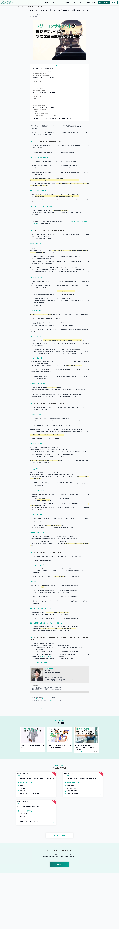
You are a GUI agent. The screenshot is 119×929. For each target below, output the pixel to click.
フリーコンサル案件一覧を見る (59, 835)
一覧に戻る (59, 709)
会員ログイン (113, 2)
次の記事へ (75, 709)
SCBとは (53, 2)
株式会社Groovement (39, 695)
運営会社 (81, 2)
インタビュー (66, 2)
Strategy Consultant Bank (41, 698)
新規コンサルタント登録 (104, 2)
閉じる (61, 66)
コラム (59, 2)
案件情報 (47, 2)
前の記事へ (43, 709)
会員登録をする (59, 864)
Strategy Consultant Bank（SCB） (47, 656)
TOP (3, 6)
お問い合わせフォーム (51, 700)
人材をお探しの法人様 (90, 2)
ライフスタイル (13, 6)
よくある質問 (74, 2)
